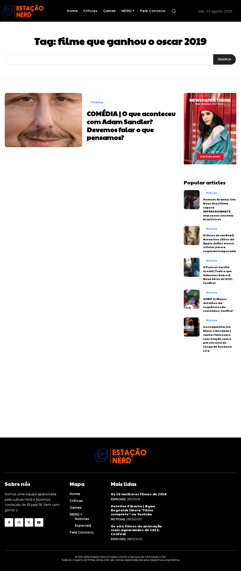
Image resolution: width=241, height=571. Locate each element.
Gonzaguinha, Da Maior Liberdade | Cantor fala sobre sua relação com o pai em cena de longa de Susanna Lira (217, 338)
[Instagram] (19, 522)
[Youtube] (39, 522)
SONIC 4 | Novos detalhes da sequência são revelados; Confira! (218, 305)
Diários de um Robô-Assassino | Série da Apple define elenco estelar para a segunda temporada (219, 243)
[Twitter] (29, 522)
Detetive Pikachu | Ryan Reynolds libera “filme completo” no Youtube (133, 510)
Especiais (118, 499)
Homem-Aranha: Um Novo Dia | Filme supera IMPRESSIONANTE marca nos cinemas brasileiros (219, 209)
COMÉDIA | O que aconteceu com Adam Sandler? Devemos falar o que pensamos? (131, 125)
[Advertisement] (120, 404)
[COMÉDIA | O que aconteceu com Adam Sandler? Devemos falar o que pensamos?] (43, 120)
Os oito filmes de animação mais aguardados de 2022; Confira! (136, 530)
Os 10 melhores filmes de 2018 (139, 494)
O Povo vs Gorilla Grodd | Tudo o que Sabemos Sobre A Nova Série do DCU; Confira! (218, 275)
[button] (173, 11)
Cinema (96, 102)
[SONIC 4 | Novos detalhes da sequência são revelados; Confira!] (192, 299)
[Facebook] (9, 522)
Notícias (211, 193)
